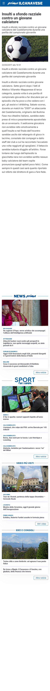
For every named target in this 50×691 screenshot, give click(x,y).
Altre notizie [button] (41, 372)
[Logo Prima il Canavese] (25, 3)
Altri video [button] (41, 524)
